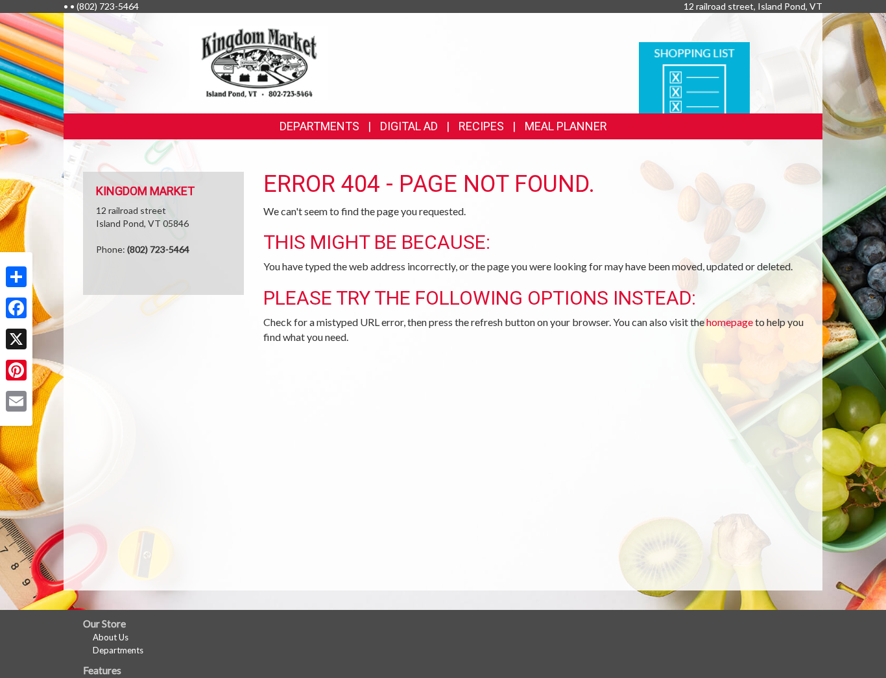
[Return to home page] (258, 61)
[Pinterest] (16, 370)
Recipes (481, 126)
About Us (110, 637)
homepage (729, 322)
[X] (16, 339)
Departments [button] (319, 126)
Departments (118, 650)
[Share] (16, 277)
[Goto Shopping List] (694, 76)
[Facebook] (16, 308)
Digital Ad (409, 126)
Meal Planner (566, 126)
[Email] (16, 401)
